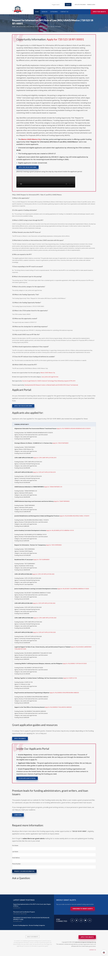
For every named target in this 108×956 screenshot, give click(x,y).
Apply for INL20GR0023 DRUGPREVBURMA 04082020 (64, 692)
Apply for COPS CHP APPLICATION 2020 (43, 574)
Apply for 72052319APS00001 (61, 443)
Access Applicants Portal (27, 778)
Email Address (16, 858)
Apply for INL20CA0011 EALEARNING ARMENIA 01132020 (73, 588)
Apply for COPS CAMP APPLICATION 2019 (44, 457)
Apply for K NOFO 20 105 (70, 678)
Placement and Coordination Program (24, 912)
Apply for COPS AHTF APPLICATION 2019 (44, 472)
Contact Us (64, 11)
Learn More (18, 814)
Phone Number (16, 864)
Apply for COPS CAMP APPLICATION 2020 (44, 618)
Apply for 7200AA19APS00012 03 (53, 487)
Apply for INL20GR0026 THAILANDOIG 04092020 (58, 707)
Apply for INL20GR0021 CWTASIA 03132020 (75, 663)
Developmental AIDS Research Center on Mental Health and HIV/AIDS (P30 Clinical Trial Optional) (51, 385)
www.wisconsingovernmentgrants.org (85, 942)
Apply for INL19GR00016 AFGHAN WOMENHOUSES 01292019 (73, 428)
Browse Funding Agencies (20, 925)
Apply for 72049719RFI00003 (62, 501)
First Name (15, 845)
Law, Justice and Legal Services (25, 26)
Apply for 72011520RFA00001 (42, 559)
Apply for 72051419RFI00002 (54, 545)
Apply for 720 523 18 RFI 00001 (65, 39)
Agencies (44, 11)
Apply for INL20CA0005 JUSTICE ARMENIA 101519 (60, 530)
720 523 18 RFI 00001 (55, 26)
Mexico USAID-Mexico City (42, 26)
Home (37, 11)
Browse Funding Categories (37, 925)
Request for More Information (24, 871)
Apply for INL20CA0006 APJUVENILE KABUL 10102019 (74, 516)
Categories (54, 11)
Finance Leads (91, 4)
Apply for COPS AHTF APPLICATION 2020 (44, 632)
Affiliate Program (80, 4)
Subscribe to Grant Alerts (83, 908)
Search (68, 4)
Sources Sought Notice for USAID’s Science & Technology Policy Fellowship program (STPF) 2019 (48, 381)
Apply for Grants (99, 11)
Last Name (15, 851)
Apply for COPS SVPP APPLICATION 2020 (44, 603)
